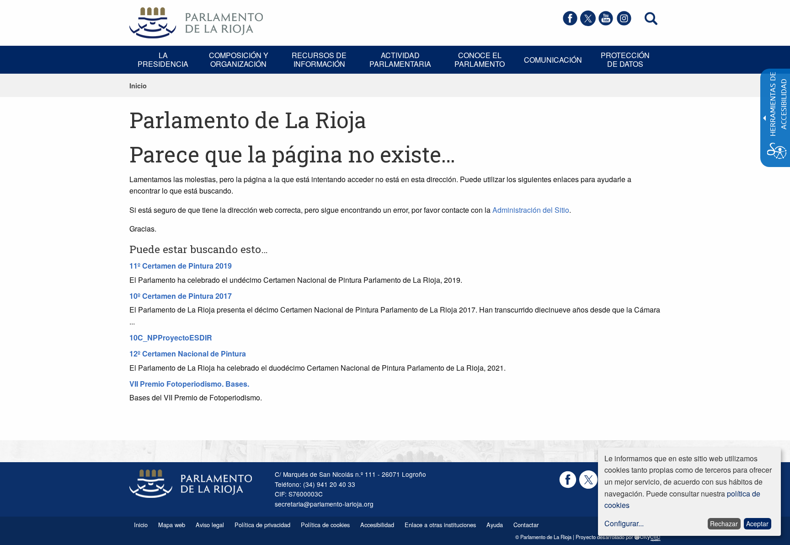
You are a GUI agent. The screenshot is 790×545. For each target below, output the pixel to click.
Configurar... (624, 523)
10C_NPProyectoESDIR (170, 337)
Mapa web (171, 524)
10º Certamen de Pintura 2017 (180, 296)
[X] (588, 23)
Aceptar (757, 523)
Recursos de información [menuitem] (319, 59)
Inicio (138, 85)
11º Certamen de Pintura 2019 (180, 265)
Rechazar (724, 523)
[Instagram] (624, 23)
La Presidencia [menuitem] (163, 59)
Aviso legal (210, 524)
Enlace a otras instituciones (440, 524)
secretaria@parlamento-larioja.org (324, 503)
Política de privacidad (262, 524)
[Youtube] (606, 23)
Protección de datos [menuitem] (625, 59)
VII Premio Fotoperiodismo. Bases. (189, 383)
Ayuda (494, 524)
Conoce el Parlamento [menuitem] (479, 59)
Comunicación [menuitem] (553, 59)
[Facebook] (570, 23)
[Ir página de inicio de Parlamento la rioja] (196, 21)
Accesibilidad (377, 524)
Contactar (526, 524)
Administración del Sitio (530, 210)
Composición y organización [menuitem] (238, 59)
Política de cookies (325, 524)
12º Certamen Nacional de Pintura (187, 353)
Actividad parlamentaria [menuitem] (400, 59)
